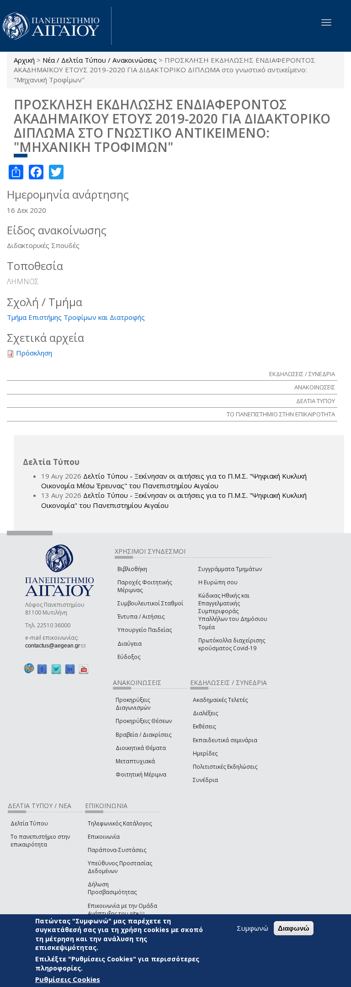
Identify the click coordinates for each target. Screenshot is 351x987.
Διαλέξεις (205, 713)
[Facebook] (42, 669)
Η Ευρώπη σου (218, 582)
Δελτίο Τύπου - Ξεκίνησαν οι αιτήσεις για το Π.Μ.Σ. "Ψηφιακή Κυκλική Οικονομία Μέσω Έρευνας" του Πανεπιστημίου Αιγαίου (174, 480)
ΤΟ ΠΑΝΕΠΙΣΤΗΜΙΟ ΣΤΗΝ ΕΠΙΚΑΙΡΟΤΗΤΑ (281, 414)
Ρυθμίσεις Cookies (67, 979)
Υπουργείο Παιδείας (144, 630)
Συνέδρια (205, 780)
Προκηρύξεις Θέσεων (144, 721)
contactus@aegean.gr (55, 645)
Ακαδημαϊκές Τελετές (220, 700)
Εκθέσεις (204, 726)
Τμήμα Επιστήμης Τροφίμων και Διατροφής (76, 317)
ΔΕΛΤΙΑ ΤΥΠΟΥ (315, 401)
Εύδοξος (128, 657)
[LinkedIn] (70, 669)
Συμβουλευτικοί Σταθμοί (150, 603)
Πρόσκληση (34, 352)
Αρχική (24, 60)
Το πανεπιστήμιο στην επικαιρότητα (40, 840)
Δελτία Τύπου (29, 823)
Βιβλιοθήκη (132, 569)
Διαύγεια (129, 643)
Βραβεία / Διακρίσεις (143, 735)
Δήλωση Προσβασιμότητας (112, 888)
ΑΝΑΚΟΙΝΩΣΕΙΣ (314, 387)
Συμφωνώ (252, 928)
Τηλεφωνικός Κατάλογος (120, 823)
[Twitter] (56, 669)
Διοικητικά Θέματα (141, 748)
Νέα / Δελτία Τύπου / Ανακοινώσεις (100, 60)
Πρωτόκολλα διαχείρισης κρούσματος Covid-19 (231, 644)
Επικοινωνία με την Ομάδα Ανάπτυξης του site (122, 909)
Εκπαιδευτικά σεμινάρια (225, 740)
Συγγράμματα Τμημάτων (230, 569)
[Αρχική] (56, 26)
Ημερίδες (205, 753)
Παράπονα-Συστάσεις (117, 850)
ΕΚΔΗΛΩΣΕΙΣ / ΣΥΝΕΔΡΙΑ (302, 374)
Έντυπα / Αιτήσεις (141, 616)
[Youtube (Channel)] (84, 669)
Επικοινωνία (104, 837)
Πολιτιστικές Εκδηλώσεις (225, 767)
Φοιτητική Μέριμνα (141, 774)
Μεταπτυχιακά (135, 761)
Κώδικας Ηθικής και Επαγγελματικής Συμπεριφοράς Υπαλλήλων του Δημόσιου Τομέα (232, 611)
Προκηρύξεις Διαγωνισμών (133, 704)
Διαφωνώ (293, 928)
